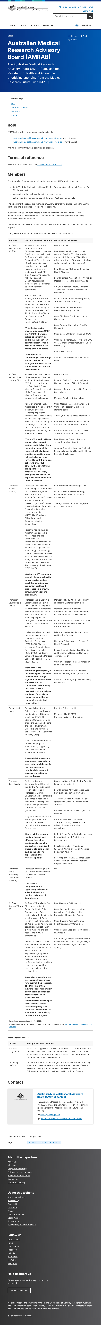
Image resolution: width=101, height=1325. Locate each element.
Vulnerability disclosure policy (22, 1224)
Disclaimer (12, 1207)
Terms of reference (20, 107)
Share (74, 39)
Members (15, 111)
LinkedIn (11, 1253)
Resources (48, 25)
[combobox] (70, 16)
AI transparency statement (20, 1172)
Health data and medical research (44, 1142)
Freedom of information (19, 1175)
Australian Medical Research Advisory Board (61, 1118)
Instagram (12, 1263)
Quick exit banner (16, 1214)
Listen (74, 36)
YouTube (12, 1260)
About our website (16, 1197)
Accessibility (13, 1200)
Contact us (88, 11)
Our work (34, 25)
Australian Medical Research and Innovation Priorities (37, 142)
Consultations (14, 1246)
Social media (14, 1218)
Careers (72, 7)
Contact (15, 115)
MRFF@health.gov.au (50, 1114)
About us (63, 7)
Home (12, 25)
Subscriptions (14, 1221)
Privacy (11, 1211)
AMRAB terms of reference (49, 164)
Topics (22, 25)
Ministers (82, 7)
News (90, 7)
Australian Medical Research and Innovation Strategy (37, 138)
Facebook (12, 1250)
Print (85, 36)
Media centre (14, 1239)
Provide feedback (19, 1290)
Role (13, 103)
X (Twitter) (12, 1256)
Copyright (12, 1204)
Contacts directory (16, 1182)
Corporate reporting (17, 1168)
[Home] (28, 7)
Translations (85, 25)
